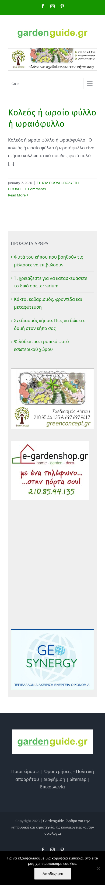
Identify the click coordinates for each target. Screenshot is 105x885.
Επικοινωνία (52, 787)
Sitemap (78, 779)
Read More (17, 195)
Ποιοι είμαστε (25, 771)
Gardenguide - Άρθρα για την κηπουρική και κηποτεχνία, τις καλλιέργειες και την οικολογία (52, 827)
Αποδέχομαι (53, 874)
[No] (98, 868)
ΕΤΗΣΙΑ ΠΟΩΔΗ (49, 182)
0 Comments (35, 188)
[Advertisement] (52, 564)
